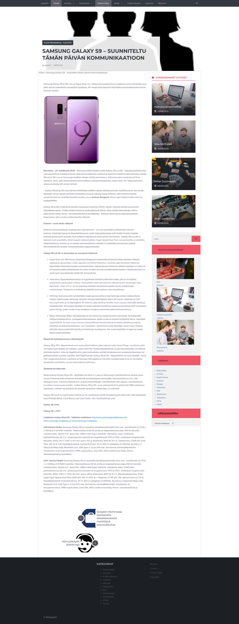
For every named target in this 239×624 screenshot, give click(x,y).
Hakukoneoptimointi (167, 106)
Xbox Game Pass (164, 218)
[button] (197, 3)
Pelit (158, 391)
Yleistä (56, 3)
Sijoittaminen (162, 394)
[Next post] (95, 543)
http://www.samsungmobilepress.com (109, 417)
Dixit (158, 282)
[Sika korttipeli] (175, 333)
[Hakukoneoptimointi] (175, 300)
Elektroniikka (103, 3)
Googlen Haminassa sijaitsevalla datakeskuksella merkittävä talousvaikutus (109, 518)
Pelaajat (160, 384)
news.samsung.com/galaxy (56, 421)
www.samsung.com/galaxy (84, 421)
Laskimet (149, 3)
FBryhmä (162, 3)
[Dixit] (175, 269)
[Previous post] (81, 518)
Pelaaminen (84, 3)
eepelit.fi (44, 3)
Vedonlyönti (161, 398)
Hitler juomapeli (164, 181)
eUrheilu (67, 3)
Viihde (116, 3)
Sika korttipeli (163, 143)
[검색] (196, 239)
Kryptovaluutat (133, 3)
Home (41, 72)
